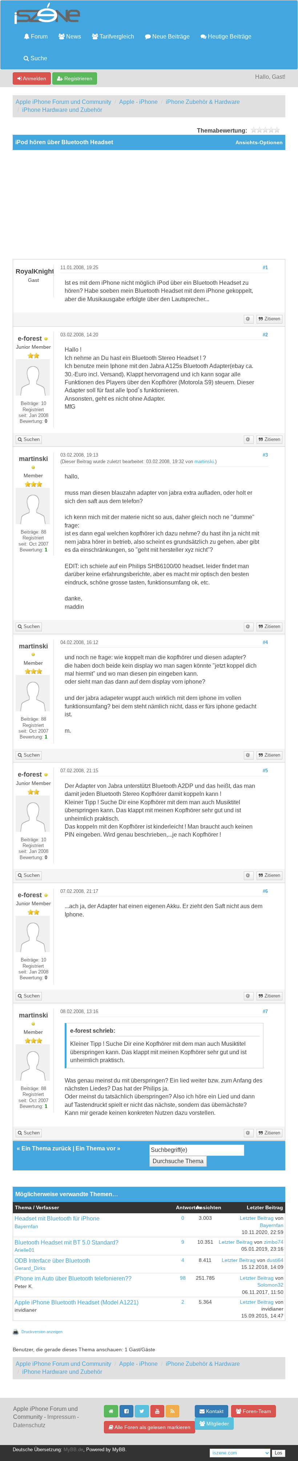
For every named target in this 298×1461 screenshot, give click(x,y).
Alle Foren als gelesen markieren (151, 1427)
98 (183, 1278)
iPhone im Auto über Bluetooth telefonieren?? (73, 1278)
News (73, 36)
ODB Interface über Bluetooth (52, 1261)
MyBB (118, 1449)
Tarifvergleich (116, 36)
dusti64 (275, 1260)
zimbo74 (273, 1242)
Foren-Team (256, 1411)
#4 (265, 642)
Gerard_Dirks (30, 1268)
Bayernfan (26, 1226)
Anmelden (34, 78)
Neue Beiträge (170, 36)
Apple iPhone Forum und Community (63, 102)
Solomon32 (270, 1285)
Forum (38, 36)
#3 (265, 455)
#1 (265, 267)
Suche (38, 58)
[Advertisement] (149, 204)
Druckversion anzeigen (42, 1332)
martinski (204, 461)
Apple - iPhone (138, 102)
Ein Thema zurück (46, 1148)
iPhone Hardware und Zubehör (62, 110)
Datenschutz (29, 1425)
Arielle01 (25, 1250)
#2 (265, 334)
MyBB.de (73, 1449)
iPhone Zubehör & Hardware (203, 102)
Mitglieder (217, 1423)
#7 (265, 1011)
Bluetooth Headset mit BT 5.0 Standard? (66, 1242)
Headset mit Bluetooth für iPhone (57, 1218)
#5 (265, 770)
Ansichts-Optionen (259, 142)
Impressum (61, 1417)
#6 (265, 891)
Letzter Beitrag (257, 1218)
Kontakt (214, 1411)
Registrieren (77, 78)
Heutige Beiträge (228, 36)
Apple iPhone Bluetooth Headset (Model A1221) (76, 1302)
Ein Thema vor (96, 1148)
